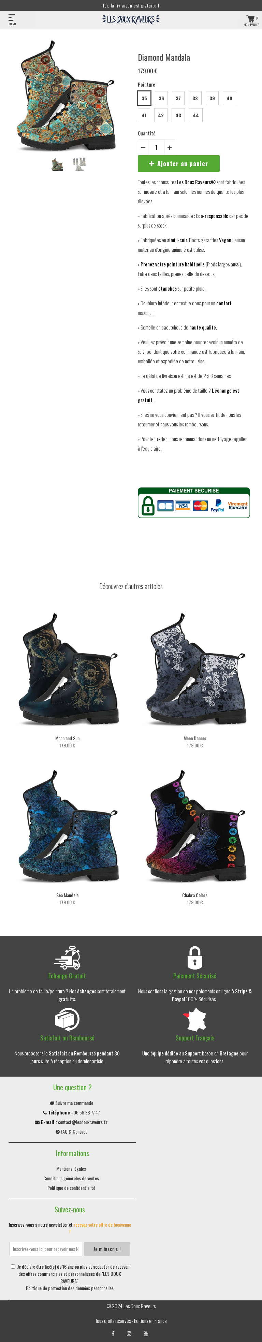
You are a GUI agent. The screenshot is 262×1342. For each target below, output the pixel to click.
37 (178, 98)
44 (196, 115)
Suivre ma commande (73, 1102)
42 (161, 115)
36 (161, 98)
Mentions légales (71, 1168)
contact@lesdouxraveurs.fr (82, 1121)
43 (178, 115)
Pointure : (147, 84)
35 (144, 98)
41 (144, 115)
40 (229, 98)
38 (195, 98)
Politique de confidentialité (71, 1187)
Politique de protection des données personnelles (70, 1288)
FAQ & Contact (73, 1131)
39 (212, 98)
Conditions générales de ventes (71, 1178)
